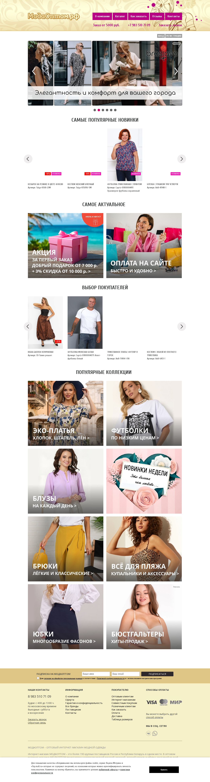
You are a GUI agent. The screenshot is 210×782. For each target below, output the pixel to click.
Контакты (174, 16)
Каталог (120, 16)
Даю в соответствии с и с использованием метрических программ (101, 678)
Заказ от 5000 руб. (106, 25)
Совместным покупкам (124, 703)
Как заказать (139, 16)
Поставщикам (73, 709)
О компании (102, 16)
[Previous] (28, 158)
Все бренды (71, 706)
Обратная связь (37, 722)
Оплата (116, 712)
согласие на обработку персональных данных (63, 678)
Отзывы (157, 16)
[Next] (181, 158)
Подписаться (157, 673)
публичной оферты (108, 769)
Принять (164, 770)
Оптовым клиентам (122, 696)
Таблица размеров (122, 719)
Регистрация (173, 35)
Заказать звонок (170, 25)
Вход (161, 35)
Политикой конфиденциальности (111, 678)
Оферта (69, 699)
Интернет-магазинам (123, 699)
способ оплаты (154, 717)
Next (175, 71)
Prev (34, 71)
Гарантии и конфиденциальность (84, 703)
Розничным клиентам (124, 706)
